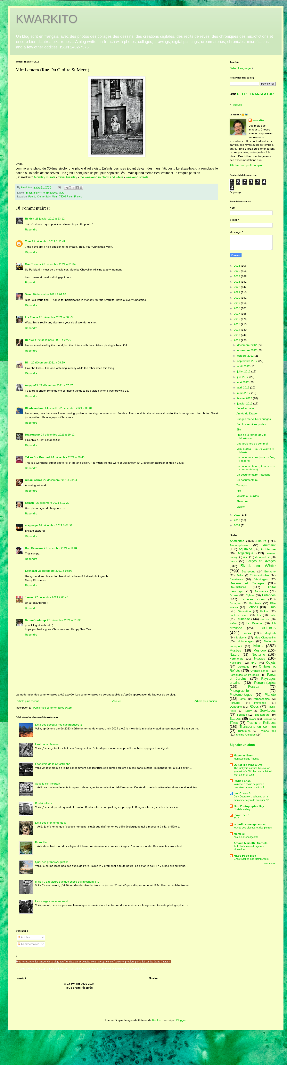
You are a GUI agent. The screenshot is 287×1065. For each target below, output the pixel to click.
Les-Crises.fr (242, 793)
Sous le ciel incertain (48, 783)
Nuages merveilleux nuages (253, 418)
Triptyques (244, 730)
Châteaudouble (259, 575)
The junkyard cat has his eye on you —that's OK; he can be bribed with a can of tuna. (253, 771)
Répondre (31, 229)
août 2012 (243, 366)
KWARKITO (47, 18)
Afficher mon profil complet (246, 165)
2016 (237, 318)
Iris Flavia (31, 317)
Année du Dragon (247, 413)
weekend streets (137, 177)
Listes (246, 633)
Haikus (264, 611)
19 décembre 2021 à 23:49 (48, 241)
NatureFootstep (35, 620)
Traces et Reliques (261, 723)
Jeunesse (243, 619)
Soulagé (242, 714)
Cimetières (236, 579)
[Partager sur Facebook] (77, 188)
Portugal (235, 702)
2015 (237, 324)
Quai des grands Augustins (51, 861)
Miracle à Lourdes (247, 495)
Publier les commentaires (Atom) (53, 707)
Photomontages (241, 694)
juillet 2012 (244, 371)
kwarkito (258, 120)
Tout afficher (270, 863)
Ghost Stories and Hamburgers (251, 858)
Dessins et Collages (247, 583)
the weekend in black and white (101, 177)
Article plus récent (28, 701)
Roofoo (156, 1020)
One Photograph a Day (249, 806)
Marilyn (240, 506)
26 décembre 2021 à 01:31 (55, 525)
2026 (237, 265)
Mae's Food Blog (245, 855)
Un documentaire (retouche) (253, 474)
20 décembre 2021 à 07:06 (54, 339)
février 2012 (245, 398)
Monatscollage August (246, 758)
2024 (237, 276)
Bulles (239, 575)
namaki (30, 502)
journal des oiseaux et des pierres (253, 827)
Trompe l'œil (267, 730)
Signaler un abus (242, 744)
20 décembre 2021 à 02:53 (49, 294)
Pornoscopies (261, 698)
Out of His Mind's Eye (248, 764)
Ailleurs (260, 541)
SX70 (252, 718)
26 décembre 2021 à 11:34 (60, 548)
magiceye (31, 525)
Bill (27, 362)
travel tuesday (67, 177)
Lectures (267, 627)
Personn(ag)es (265, 683)
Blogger (181, 1020)
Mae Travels (33, 264)
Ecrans (234, 595)
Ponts (242, 698)
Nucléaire (235, 662)
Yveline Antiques (245, 734)
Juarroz (264, 619)
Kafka (233, 623)
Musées (235, 650)
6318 (236, 818)
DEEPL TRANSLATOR (255, 94)
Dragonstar (32, 434)
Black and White (35, 192)
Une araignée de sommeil (252, 443)
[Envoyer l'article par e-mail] (59, 187)
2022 (237, 286)
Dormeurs (261, 591)
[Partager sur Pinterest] (81, 188)
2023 (237, 281)
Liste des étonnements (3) (51, 822)
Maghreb (270, 633)
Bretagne (270, 571)
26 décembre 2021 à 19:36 (55, 570)
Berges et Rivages (261, 561)
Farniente (255, 603)
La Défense (254, 623)
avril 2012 (243, 387)
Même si (239, 833)
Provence (260, 702)
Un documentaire (247, 479)
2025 (237, 270)
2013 (237, 335)
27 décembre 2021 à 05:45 (51, 597)
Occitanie (243, 666)
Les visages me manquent (51, 901)
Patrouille (41, 842)
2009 (237, 525)
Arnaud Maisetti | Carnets (250, 843)
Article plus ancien (205, 701)
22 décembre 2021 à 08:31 (75, 408)
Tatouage (267, 719)
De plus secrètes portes (251, 424)
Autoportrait (262, 557)
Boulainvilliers (43, 803)
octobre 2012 (245, 355)
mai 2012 (243, 382)
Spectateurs (262, 714)
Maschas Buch (243, 755)
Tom (28, 241)
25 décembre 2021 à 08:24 (60, 479)
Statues (235, 718)
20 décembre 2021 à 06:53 (56, 317)
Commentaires (29, 943)
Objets (271, 662)
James (29, 597)
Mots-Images (245, 641)
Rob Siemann (34, 548)
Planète (270, 694)
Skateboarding (242, 809)
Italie (273, 615)
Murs (61, 192)
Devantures (238, 587)
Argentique (245, 553)
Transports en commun (258, 726)
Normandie (236, 658)
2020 (237, 297)
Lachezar (31, 570)
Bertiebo (30, 339)
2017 (237, 313)
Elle (238, 429)
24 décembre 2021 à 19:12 (58, 434)
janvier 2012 (245, 403)
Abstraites (237, 541)
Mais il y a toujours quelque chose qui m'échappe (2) (67, 881)
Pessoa (253, 686)
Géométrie (244, 611)
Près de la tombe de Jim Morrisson (251, 436)
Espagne (235, 603)
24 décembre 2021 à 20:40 (68, 457)
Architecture (268, 549)
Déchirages (261, 579)
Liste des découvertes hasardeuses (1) (59, 724)
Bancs (233, 561)
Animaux (269, 545)
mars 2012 (244, 393)
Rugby (248, 710)
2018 (237, 308)
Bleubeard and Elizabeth (41, 408)
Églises (250, 595)
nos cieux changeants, (246, 837)
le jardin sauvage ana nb (250, 824)
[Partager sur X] (74, 188)
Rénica (29, 218)
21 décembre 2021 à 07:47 (56, 385)
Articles (25, 937)
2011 (237, 514)
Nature (234, 654)
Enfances (51, 192)
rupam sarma (33, 479)
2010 (237, 520)
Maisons (241, 637)
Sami (28, 294)
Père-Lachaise (245, 408)
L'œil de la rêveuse (47, 744)
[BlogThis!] (70, 188)
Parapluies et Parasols (244, 674)
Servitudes (268, 710)
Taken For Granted (37, 457)
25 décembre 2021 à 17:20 (52, 502)
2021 (237, 292)
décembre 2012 (247, 344)
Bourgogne (248, 571)
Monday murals (44, 177)
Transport (242, 485)
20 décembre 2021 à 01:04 (59, 264)
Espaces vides (253, 599)
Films (272, 607)
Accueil (116, 701)
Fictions (252, 607)
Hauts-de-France (239, 615)
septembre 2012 (247, 360)
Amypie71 (31, 385)
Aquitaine (245, 549)
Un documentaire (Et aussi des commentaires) (255, 467)
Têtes (234, 723)
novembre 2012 (247, 350)
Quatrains (236, 706)
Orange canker (259, 670)
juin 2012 (243, 377)
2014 (237, 329)
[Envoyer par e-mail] (66, 188)
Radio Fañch (242, 780)
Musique (259, 650)
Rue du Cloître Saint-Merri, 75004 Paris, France (55, 196)
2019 (237, 302)
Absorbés (242, 501)
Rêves (254, 706)
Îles (259, 615)
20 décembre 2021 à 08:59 (48, 362)
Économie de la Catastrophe (52, 763)
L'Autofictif (241, 815)
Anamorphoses (239, 545)
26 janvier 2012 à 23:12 (50, 218)
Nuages (259, 658)
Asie (245, 557)
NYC (254, 662)
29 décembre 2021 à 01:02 (64, 620)
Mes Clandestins (265, 637)
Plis (238, 490)
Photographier (240, 691)
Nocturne (258, 654)
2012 (237, 340)
